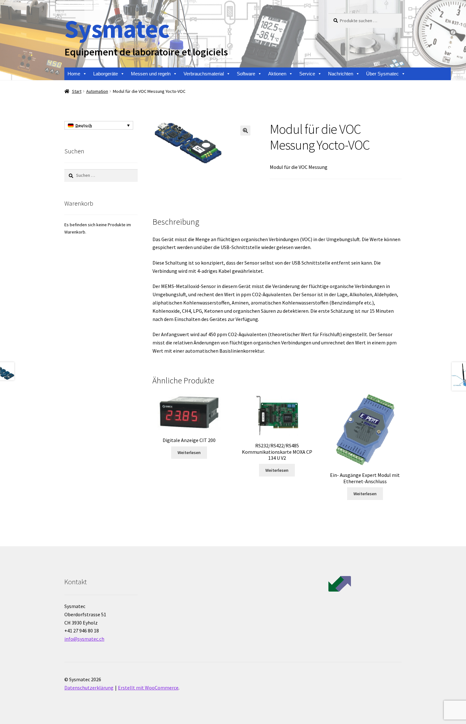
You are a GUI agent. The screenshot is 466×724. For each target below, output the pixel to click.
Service (307, 73)
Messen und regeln (151, 73)
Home (74, 73)
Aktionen (277, 73)
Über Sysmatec (382, 73)
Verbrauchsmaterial (204, 73)
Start (76, 91)
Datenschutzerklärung (88, 687)
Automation (97, 91)
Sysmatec (116, 29)
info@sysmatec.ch (84, 639)
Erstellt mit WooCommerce (148, 687)
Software (246, 73)
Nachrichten (340, 73)
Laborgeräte (105, 73)
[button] (245, 130)
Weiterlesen (189, 452)
